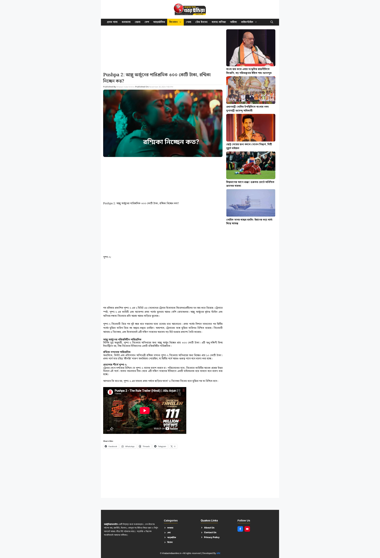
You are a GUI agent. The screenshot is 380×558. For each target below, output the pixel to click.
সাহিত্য (233, 22)
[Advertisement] (163, 50)
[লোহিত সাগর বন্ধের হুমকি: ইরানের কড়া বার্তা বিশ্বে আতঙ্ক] (250, 203)
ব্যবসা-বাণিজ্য (219, 22)
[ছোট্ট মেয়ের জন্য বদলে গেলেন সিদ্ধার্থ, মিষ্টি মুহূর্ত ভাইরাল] (250, 128)
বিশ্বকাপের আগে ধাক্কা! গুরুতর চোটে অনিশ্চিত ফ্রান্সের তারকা (250, 184)
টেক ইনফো (201, 22)
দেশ (147, 22)
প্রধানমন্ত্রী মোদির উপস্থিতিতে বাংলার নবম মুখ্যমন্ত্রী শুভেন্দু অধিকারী (247, 109)
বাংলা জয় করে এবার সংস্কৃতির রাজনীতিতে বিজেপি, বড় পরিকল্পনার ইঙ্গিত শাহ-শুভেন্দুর (248, 71)
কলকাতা (126, 22)
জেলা (137, 22)
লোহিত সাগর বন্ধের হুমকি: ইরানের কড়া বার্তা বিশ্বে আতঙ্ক (249, 222)
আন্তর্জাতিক (159, 22)
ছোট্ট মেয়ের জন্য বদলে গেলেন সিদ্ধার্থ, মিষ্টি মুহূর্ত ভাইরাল (249, 146)
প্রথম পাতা (112, 22)
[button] (271, 22)
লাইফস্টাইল (247, 22)
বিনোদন (173, 22)
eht (218, 553)
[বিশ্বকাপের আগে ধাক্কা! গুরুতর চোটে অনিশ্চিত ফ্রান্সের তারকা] (250, 165)
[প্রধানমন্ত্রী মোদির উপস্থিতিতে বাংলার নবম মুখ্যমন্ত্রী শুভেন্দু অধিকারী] (250, 90)
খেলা (188, 22)
